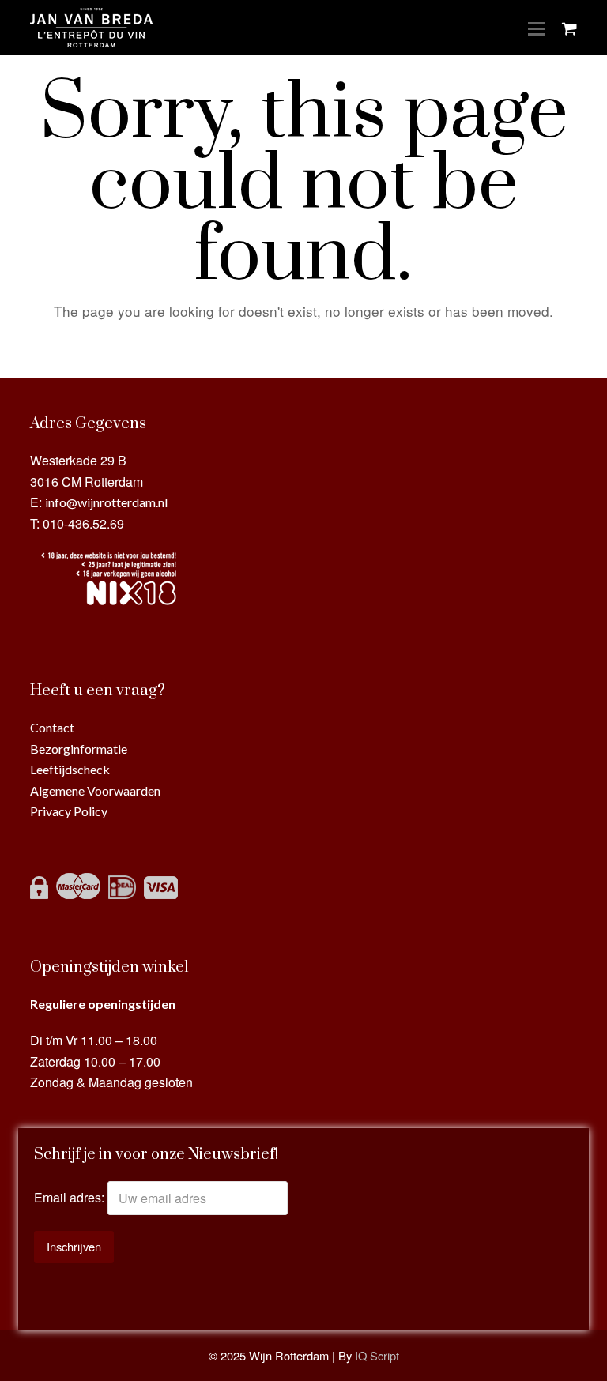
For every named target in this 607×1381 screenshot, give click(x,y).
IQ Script (377, 1355)
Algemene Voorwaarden (95, 790)
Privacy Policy (68, 810)
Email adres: (70, 1198)
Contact (52, 727)
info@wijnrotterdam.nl (106, 502)
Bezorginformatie (78, 748)
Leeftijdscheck (70, 769)
